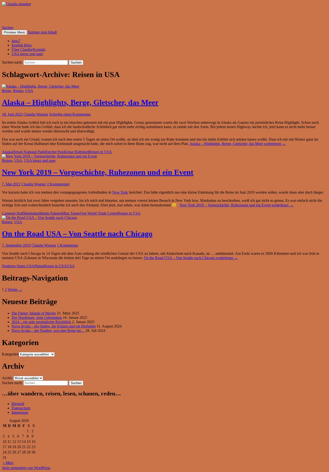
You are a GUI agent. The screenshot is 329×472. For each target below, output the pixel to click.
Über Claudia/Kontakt (28, 49)
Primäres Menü (14, 32)
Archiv (7, 378)
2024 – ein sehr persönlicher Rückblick (41, 322)
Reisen (18, 91)
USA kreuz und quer (27, 54)
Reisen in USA (100, 152)
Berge (6, 91)
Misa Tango (71, 213)
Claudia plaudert (30, 15)
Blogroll (18, 404)
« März (8, 463)
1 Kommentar (67, 245)
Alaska (7, 152)
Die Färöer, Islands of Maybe (34, 313)
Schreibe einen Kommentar (70, 114)
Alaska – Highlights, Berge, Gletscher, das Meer (80, 102)
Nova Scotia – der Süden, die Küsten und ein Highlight (54, 326)
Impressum (20, 412)
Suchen (7, 28)
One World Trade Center (99, 213)
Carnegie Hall (12, 213)
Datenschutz (21, 408)
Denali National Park (29, 152)
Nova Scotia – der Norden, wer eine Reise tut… (48, 330)
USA (29, 91)
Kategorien (10, 354)
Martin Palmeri (50, 213)
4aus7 (16, 41)
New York (120, 192)
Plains (39, 266)
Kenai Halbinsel (76, 152)
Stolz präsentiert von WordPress (26, 468)
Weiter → (15, 290)
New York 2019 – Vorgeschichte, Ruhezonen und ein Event (97, 172)
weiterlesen (238, 144)
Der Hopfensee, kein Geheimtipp (37, 317)
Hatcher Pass (54, 152)
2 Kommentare (58, 184)
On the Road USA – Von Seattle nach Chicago (77, 233)
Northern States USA (18, 266)
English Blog (22, 45)
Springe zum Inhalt (42, 32)
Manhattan (31, 213)
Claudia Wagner (36, 114)
